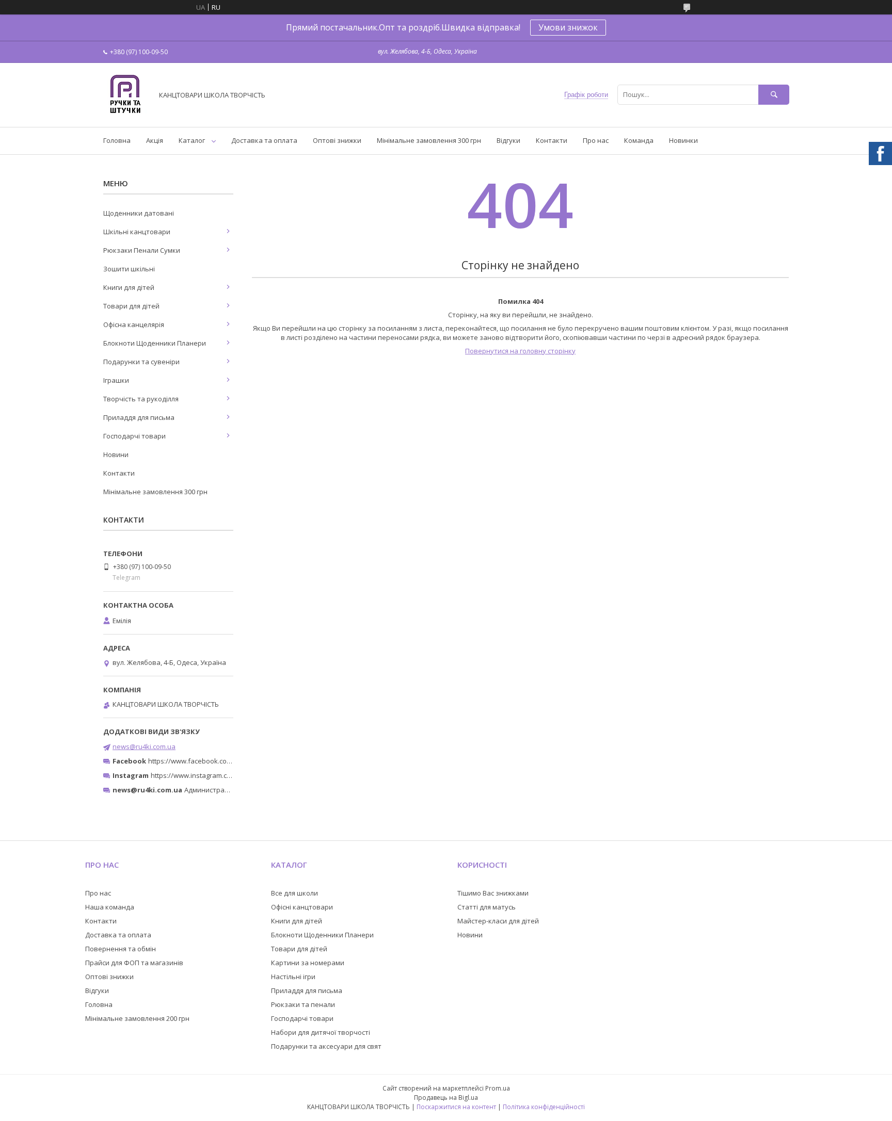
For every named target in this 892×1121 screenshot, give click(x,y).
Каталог (192, 140)
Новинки (683, 140)
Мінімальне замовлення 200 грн (137, 1018)
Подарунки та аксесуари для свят (326, 1046)
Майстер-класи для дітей (498, 920)
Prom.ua (497, 1088)
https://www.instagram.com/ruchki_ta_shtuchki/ (225, 775)
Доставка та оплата (264, 140)
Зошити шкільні (129, 268)
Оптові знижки (337, 140)
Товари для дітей (131, 306)
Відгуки (508, 140)
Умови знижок (568, 27)
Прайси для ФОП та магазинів (134, 962)
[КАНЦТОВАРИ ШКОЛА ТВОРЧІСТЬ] (125, 113)
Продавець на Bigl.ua (446, 1097)
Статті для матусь (486, 907)
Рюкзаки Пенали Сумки (141, 250)
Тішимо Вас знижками (493, 893)
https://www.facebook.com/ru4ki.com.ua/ (212, 761)
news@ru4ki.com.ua (144, 746)
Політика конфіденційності (544, 1106)
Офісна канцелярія (133, 324)
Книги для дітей (128, 287)
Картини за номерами (307, 962)
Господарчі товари (134, 436)
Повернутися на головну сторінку (520, 350)
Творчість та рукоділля (141, 398)
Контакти (551, 140)
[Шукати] (773, 95)
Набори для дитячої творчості (320, 1032)
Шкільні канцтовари (136, 231)
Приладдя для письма (138, 417)
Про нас (596, 140)
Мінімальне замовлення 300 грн (429, 140)
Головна (117, 140)
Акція (154, 140)
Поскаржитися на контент (456, 1106)
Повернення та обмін (120, 948)
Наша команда (109, 907)
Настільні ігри (293, 976)
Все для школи (294, 893)
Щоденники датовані (138, 213)
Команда (639, 140)
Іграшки (116, 380)
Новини (116, 454)
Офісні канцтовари (302, 907)
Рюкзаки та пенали (303, 1004)
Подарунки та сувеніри (141, 361)
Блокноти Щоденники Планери (154, 343)
